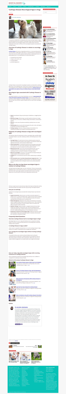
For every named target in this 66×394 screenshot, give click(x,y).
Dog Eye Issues (25, 375)
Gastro (24, 6)
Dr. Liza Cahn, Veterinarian (16, 17)
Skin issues (43, 6)
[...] (28, 265)
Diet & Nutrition (25, 368)
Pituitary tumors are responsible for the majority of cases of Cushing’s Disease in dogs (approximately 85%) (25, 89)
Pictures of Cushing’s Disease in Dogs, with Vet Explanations (28, 270)
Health (14, 6)
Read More (16, 340)
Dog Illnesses (24, 372)
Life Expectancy (31, 6)
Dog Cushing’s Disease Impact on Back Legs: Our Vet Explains (28, 262)
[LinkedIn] (21, 324)
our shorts (42, 381)
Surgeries (23, 376)
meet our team (50, 65)
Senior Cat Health (25, 383)
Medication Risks (25, 380)
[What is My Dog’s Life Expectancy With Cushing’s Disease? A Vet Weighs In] (25, 356)
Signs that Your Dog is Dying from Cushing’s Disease (26, 287)
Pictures (37, 6)
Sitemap (35, 379)
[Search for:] (50, 12)
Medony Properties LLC (50, 374)
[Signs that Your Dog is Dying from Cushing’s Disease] (14, 356)
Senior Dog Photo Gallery (39, 372)
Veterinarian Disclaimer (38, 377)
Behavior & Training (25, 367)
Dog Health (10, 12)
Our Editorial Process (38, 371)
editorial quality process (49, 67)
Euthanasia (24, 377)
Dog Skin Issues (25, 374)
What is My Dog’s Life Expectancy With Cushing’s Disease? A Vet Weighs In (28, 279)
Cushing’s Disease (12, 51)
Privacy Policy (36, 374)
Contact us (51, 368)
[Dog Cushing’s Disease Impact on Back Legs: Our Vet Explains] (36, 356)
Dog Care (23, 370)
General (9, 6)
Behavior (19, 6)
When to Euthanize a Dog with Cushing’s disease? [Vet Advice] (28, 295)
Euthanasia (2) (24, 379)
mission (45, 68)
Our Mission (36, 370)
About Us (48, 6)
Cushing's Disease (15, 343)
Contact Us (36, 367)
